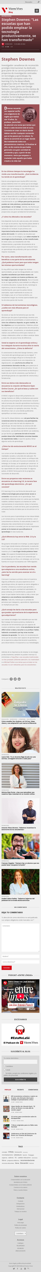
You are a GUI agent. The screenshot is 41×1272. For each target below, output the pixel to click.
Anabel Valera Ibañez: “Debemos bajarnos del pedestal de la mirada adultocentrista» (18, 899)
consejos (4, 1152)
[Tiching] (28, 1268)
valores (11, 1158)
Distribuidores (20, 1206)
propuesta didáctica (13, 1160)
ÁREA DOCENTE (20, 1251)
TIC (16, 1158)
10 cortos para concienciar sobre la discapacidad (23, 1117)
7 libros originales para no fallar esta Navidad (24, 1126)
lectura (31, 1163)
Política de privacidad (20, 1225)
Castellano (9, 1066)
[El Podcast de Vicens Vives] (20, 1034)
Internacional (20, 1209)
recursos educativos (8, 1163)
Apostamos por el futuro (20, 1182)
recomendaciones (27, 1160)
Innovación (18, 1152)
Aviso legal (20, 1222)
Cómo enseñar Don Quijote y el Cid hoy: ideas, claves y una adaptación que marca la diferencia (19, 722)
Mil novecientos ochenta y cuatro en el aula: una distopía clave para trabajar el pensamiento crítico (24, 1098)
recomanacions (7, 1155)
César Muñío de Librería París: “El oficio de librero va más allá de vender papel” (23, 1108)
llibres (4, 1160)
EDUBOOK (20, 1248)
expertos (4, 1158)
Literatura (22, 719)
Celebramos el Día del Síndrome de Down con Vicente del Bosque (23, 1134)
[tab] (8, 1090)
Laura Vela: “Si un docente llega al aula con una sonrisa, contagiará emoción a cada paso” (19, 758)
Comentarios (33, 1090)
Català (8, 1070)
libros (17, 1163)
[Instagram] (24, 1268)
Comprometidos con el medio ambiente (20, 1185)
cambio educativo (24, 1158)
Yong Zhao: (15, 657)
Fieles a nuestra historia (20, 1190)
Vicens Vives (8, 44)
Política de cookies (20, 1228)
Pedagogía (31, 1155)
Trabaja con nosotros (21, 1211)
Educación (5, 719)
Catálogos (20, 1243)
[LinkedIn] (19, 679)
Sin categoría (31, 719)
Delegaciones (20, 1203)
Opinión (25, 1155)
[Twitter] (15, 679)
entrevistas (34, 1158)
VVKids (11, 1152)
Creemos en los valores (20, 1187)
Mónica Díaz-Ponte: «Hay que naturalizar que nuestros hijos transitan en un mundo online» (18, 793)
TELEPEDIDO (20, 1245)
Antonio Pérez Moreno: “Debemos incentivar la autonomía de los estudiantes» (19, 829)
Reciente (20, 1090)
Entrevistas (6, 16)
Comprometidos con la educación (20, 1179)
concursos (25, 1152)
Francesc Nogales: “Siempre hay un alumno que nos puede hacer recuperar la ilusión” (20, 864)
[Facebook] (11, 679)
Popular (8, 1090)
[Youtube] (20, 1268)
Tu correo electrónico (11, 1058)
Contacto (20, 1201)
